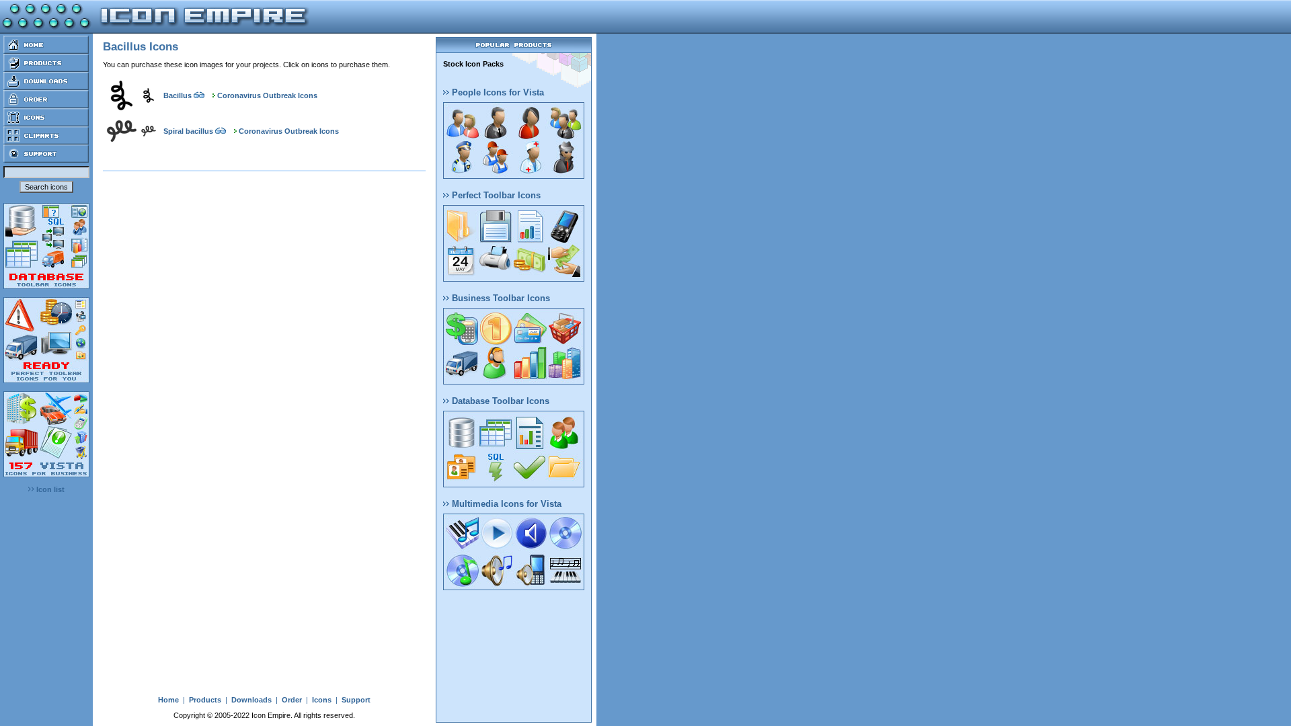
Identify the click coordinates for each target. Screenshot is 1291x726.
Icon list (49, 489)
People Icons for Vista (496, 92)
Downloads (251, 700)
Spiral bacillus (188, 131)
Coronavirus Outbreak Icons (267, 95)
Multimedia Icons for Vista (505, 504)
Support (356, 700)
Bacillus (177, 95)
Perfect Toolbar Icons (495, 195)
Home (168, 700)
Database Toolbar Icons (499, 401)
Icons (321, 700)
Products (205, 700)
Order (292, 700)
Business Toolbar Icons (499, 298)
